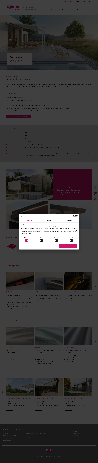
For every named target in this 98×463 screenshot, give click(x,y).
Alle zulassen (68, 246)
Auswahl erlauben (49, 246)
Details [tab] (49, 220)
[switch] (41, 240)
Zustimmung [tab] (29, 220)
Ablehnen (30, 246)
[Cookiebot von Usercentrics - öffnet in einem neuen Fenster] (72, 216)
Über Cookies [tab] (69, 220)
